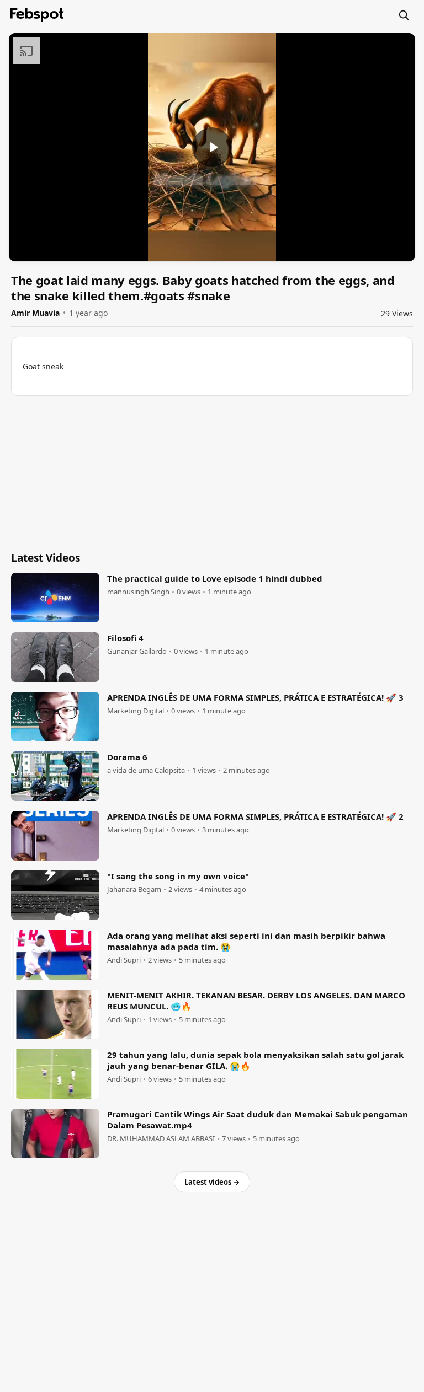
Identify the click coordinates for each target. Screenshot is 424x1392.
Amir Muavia (35, 313)
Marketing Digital (135, 711)
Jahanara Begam (134, 889)
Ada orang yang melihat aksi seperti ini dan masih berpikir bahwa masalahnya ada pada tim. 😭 (246, 941)
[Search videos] (403, 14)
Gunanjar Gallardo (137, 651)
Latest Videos (45, 558)
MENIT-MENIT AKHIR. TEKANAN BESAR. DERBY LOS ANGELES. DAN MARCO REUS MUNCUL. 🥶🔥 (256, 1001)
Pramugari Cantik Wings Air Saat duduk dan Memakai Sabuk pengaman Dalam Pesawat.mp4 (257, 1120)
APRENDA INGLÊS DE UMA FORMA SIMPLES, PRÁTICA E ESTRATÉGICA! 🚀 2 (255, 816)
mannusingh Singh (138, 591)
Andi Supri (124, 960)
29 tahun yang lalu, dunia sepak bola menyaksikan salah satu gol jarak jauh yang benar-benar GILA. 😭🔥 (255, 1060)
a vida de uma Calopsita (146, 770)
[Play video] (212, 147)
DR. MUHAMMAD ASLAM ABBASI (161, 1138)
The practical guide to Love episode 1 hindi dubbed (214, 578)
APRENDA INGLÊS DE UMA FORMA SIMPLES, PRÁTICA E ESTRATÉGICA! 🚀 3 (255, 697)
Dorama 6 (127, 756)
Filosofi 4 (125, 637)
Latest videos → (212, 1182)
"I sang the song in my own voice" (178, 876)
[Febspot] (37, 15)
